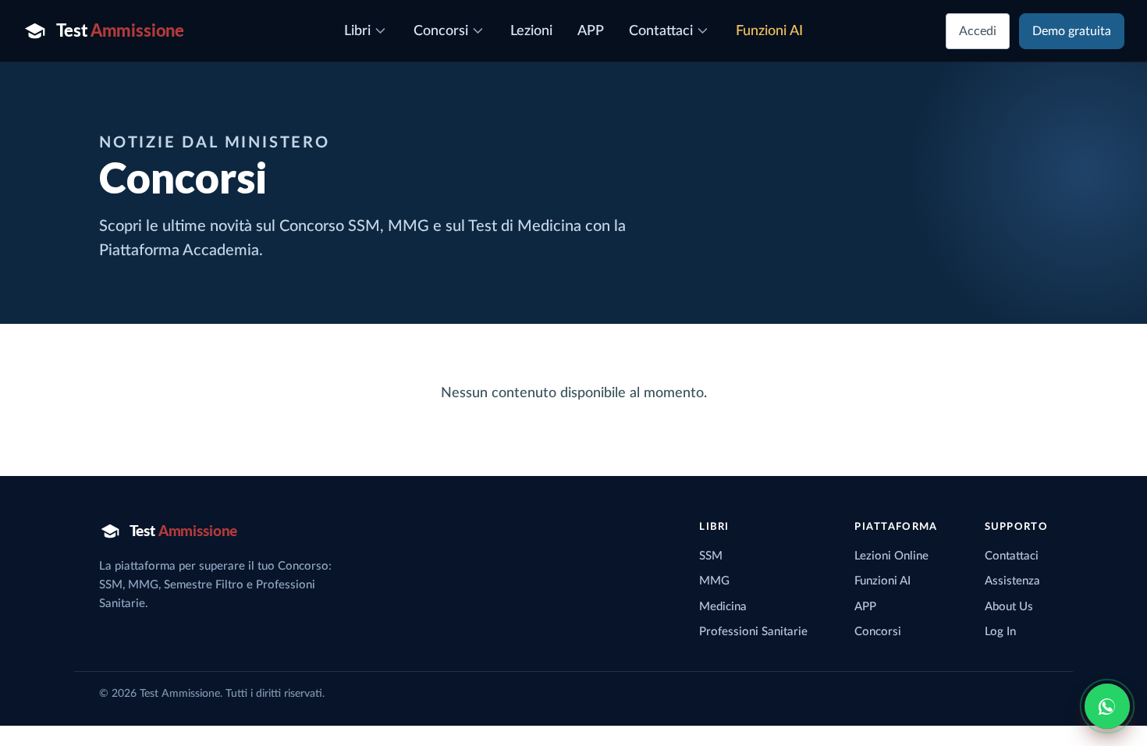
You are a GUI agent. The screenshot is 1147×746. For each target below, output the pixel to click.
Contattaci (1012, 556)
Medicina (723, 607)
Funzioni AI (882, 581)
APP (865, 607)
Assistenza (1012, 581)
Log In (1000, 632)
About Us (1009, 607)
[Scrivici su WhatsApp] (1107, 706)
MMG (714, 581)
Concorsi (877, 632)
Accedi (977, 31)
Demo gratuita (1071, 31)
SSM (711, 556)
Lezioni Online (891, 556)
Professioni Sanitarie (753, 632)
